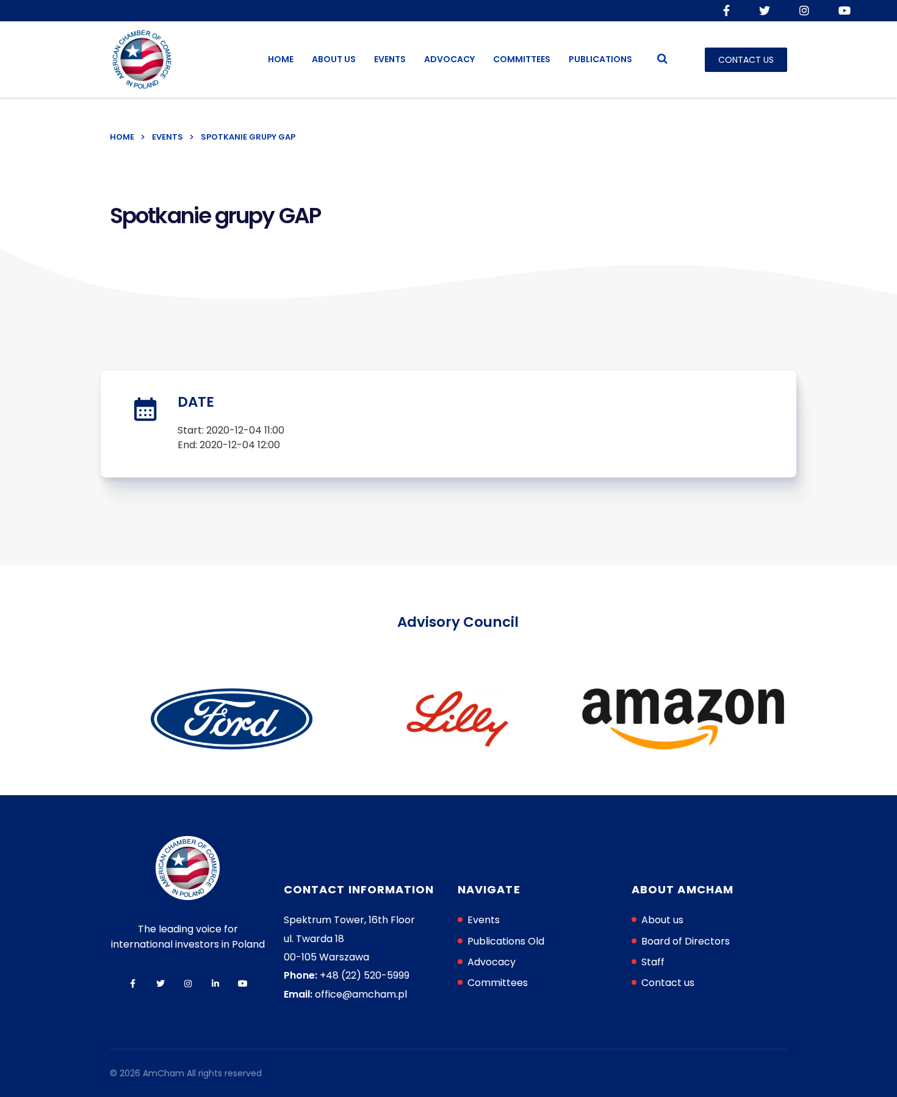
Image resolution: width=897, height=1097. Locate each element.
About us (334, 59)
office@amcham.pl (361, 994)
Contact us (667, 983)
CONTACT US (746, 60)
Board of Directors (685, 941)
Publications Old (505, 941)
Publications (600, 59)
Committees (521, 59)
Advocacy (449, 59)
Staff (653, 962)
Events (390, 59)
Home (281, 59)
